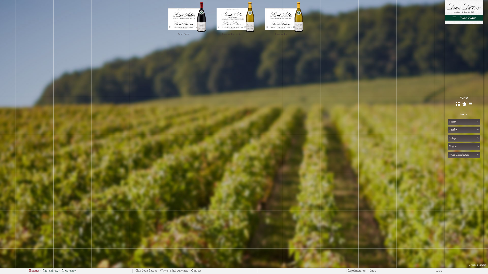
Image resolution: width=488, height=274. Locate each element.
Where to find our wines (174, 271)
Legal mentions (357, 271)
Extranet (34, 271)
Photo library (50, 271)
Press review (69, 271)
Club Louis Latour (146, 271)
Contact (196, 271)
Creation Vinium (477, 264)
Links (373, 271)
